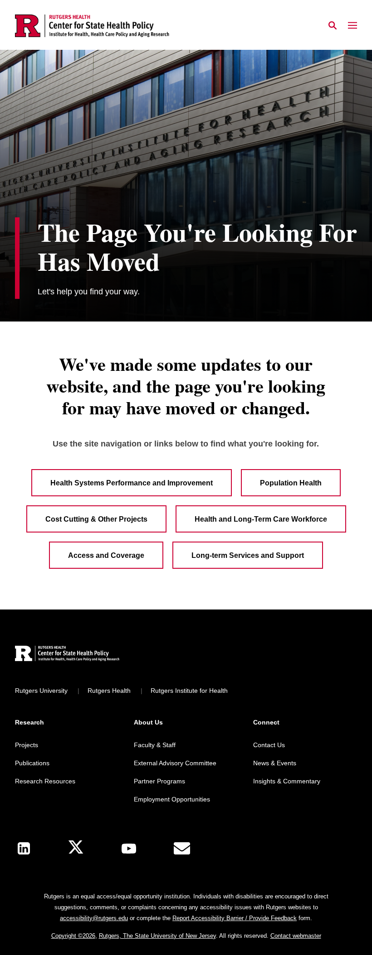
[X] (76, 848)
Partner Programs (159, 781)
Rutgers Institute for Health (189, 690)
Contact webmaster (295, 935)
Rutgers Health (109, 690)
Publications (32, 763)
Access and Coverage (106, 555)
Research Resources (45, 781)
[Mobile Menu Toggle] (352, 26)
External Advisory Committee (175, 763)
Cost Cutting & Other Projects (96, 519)
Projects (26, 745)
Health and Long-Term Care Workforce (261, 519)
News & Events (274, 763)
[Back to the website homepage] (92, 25)
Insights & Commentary (286, 781)
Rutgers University (41, 690)
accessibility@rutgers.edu (94, 918)
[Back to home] (75, 654)
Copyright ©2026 (73, 935)
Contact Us (269, 745)
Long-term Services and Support (247, 555)
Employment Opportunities (172, 799)
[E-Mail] (182, 848)
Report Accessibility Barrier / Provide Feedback (234, 918)
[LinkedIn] (24, 848)
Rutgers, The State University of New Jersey (157, 935)
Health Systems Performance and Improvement (131, 483)
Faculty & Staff (155, 745)
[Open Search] (333, 26)
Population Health (291, 483)
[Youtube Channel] (129, 849)
